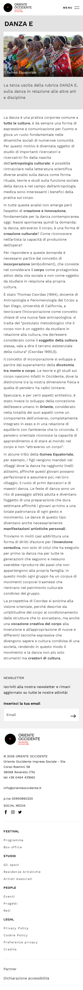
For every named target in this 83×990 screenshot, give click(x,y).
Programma (14, 840)
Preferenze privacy (21, 942)
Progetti (11, 903)
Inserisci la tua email (22, 703)
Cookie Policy (16, 935)
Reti (7, 910)
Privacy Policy (16, 928)
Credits (10, 949)
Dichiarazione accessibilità (26, 978)
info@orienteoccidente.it (22, 788)
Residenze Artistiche (22, 872)
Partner (10, 969)
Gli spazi (11, 864)
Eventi (9, 896)
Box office (13, 847)
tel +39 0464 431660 (19, 777)
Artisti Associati (18, 879)
